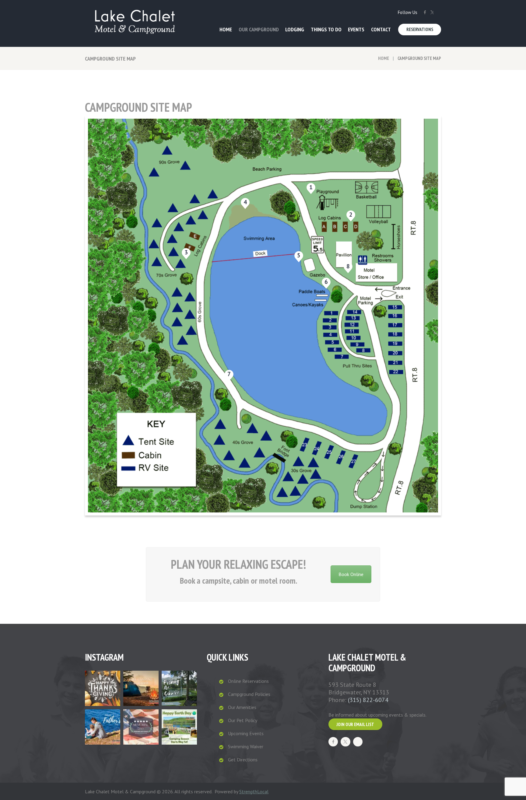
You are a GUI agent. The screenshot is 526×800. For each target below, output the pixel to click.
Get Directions (243, 759)
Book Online (350, 574)
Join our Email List (355, 724)
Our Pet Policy (242, 720)
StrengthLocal (253, 791)
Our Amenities (242, 707)
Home (383, 58)
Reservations (419, 29)
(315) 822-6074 (368, 700)
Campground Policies (249, 694)
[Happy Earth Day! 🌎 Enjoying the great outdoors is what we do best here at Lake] (179, 727)
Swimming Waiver (245, 746)
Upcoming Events (246, 733)
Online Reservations (248, 681)
